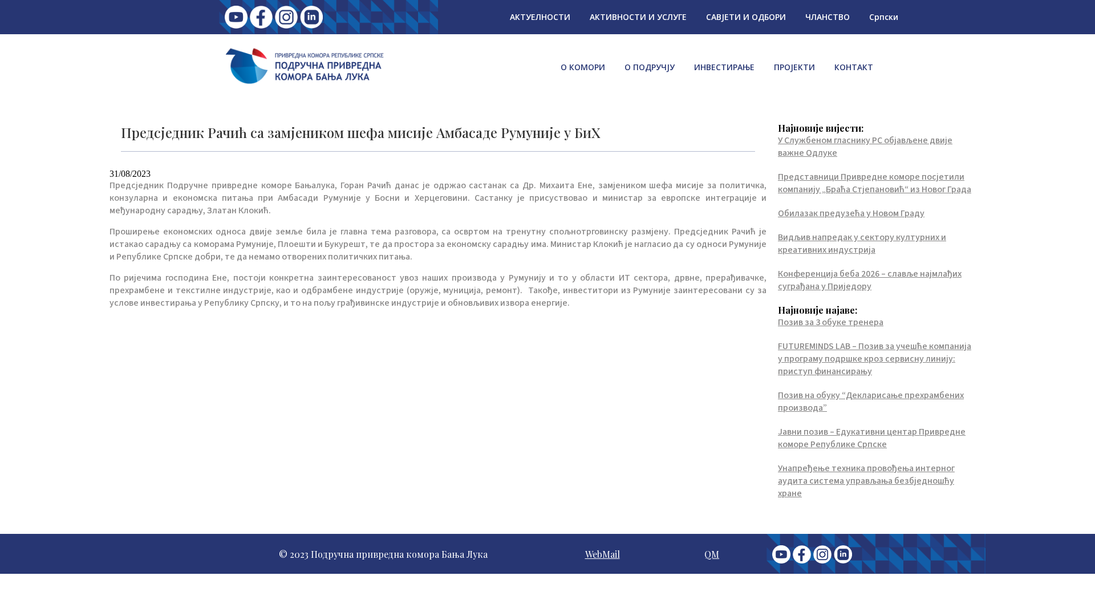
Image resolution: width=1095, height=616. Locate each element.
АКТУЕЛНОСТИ (540, 16)
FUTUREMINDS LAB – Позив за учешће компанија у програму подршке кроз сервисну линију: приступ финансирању (874, 359)
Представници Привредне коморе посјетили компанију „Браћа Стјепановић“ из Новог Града (874, 183)
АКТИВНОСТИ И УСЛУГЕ (638, 16)
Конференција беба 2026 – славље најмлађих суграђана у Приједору (870, 280)
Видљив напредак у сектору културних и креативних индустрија (862, 243)
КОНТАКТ (853, 67)
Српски (883, 16)
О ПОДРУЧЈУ (649, 67)
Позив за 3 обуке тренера (830, 322)
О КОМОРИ (583, 67)
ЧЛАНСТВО (827, 16)
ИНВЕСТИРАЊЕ (724, 67)
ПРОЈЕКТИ (794, 67)
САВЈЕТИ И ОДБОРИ (746, 16)
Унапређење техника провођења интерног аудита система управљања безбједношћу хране (866, 481)
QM (711, 554)
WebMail (602, 554)
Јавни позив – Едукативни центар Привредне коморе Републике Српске (872, 438)
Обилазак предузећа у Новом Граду (851, 213)
